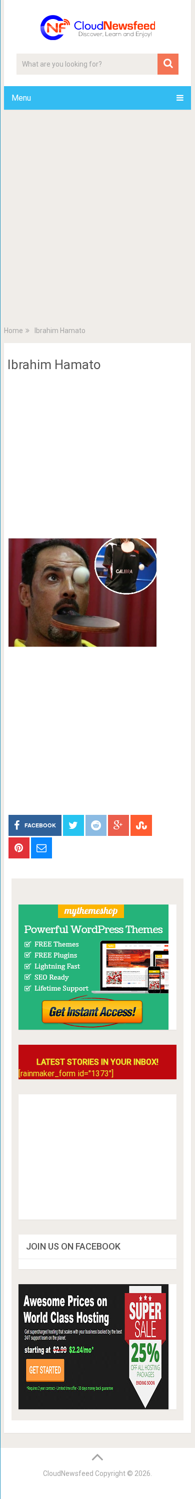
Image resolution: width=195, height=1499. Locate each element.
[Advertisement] (97, 220)
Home (13, 331)
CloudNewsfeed (68, 1473)
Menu (21, 98)
